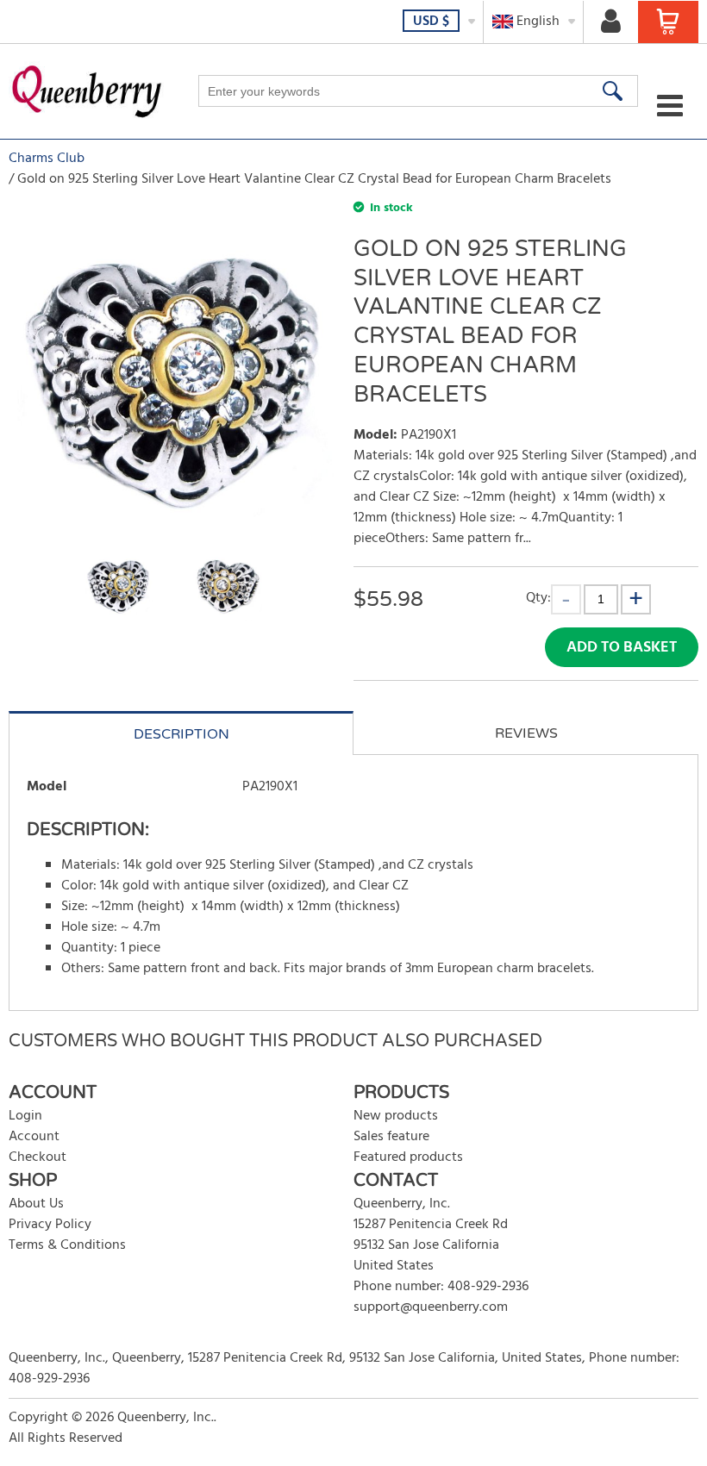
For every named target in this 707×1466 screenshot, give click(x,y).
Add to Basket (621, 647)
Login (25, 1116)
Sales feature (391, 1137)
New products (396, 1116)
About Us (36, 1204)
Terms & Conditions (67, 1245)
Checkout (37, 1157)
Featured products (408, 1157)
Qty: (538, 597)
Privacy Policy (50, 1224)
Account (34, 1137)
